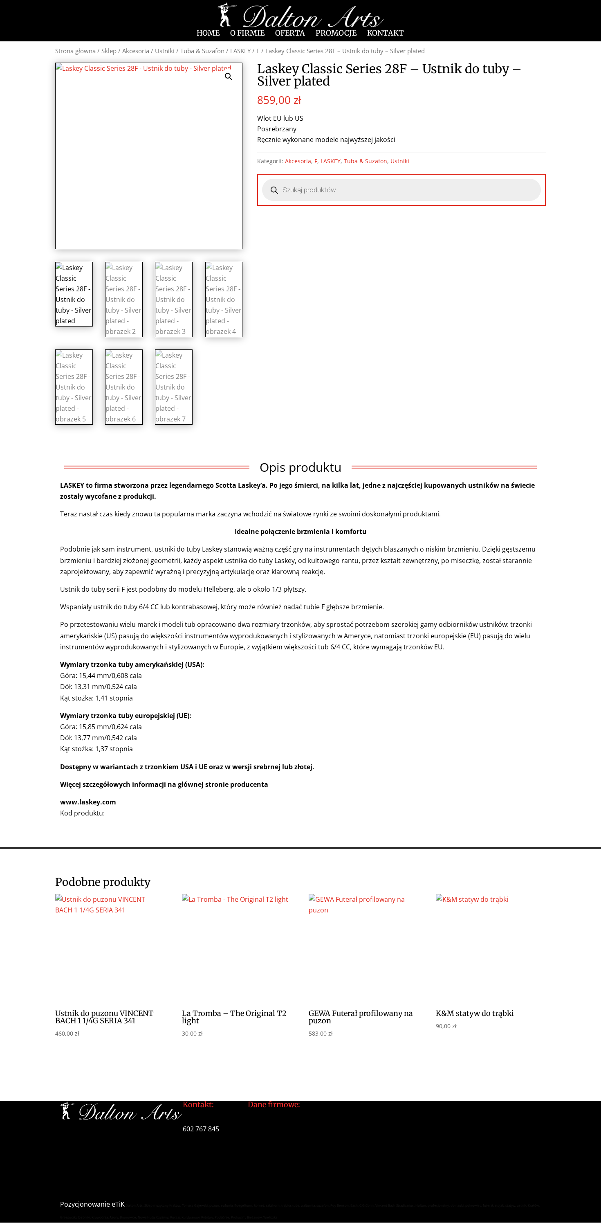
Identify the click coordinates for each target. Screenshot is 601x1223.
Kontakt (385, 34)
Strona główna (75, 51)
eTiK (118, 1204)
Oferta (290, 34)
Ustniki (165, 51)
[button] (228, 76)
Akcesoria (135, 51)
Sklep (109, 51)
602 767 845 (201, 1128)
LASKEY (240, 51)
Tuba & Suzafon (202, 51)
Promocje (336, 34)
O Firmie (247, 34)
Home (208, 34)
